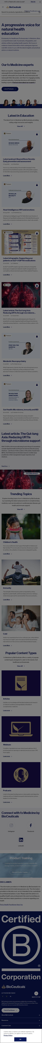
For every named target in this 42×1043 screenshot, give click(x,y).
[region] (21, 1036)
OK (20, 1039)
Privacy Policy (8, 1035)
